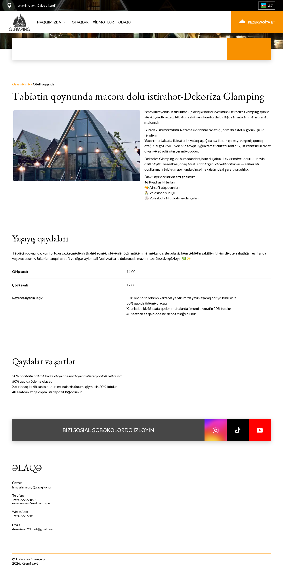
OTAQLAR (80, 22)
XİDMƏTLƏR (103, 22)
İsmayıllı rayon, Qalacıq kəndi (31, 487)
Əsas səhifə (21, 84)
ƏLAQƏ (124, 22)
